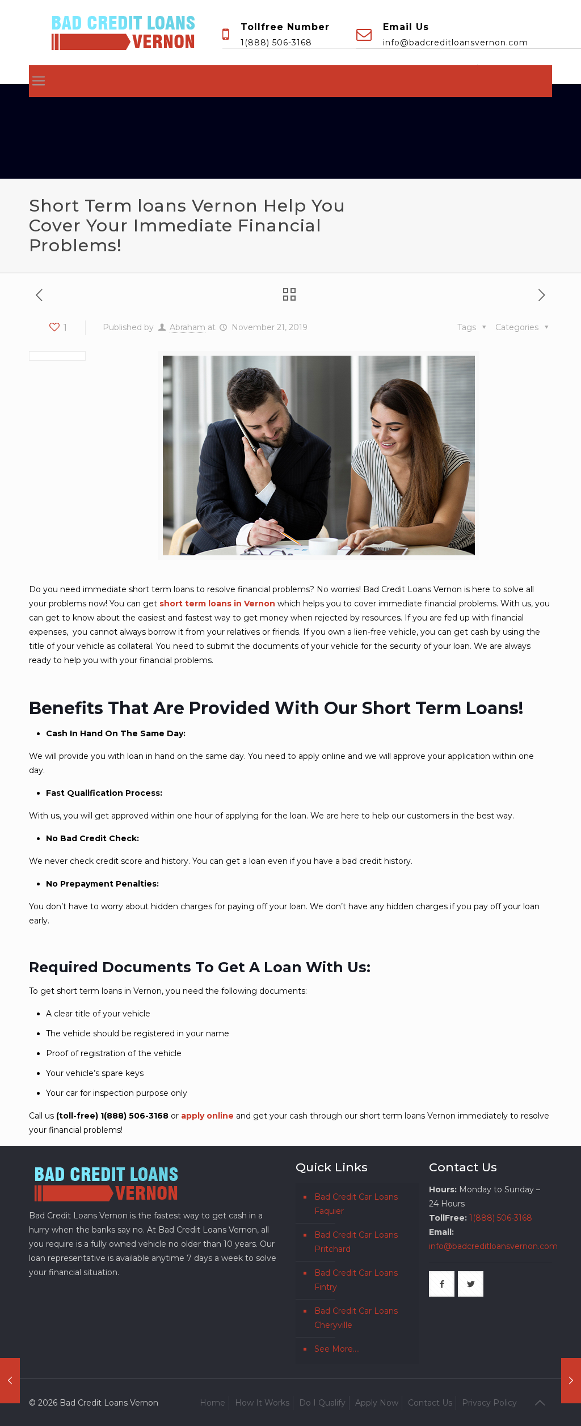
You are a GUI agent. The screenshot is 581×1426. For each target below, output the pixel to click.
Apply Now (376, 1403)
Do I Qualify (322, 1403)
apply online (206, 1116)
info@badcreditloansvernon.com (455, 42)
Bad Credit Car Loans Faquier (356, 1204)
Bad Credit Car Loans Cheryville (356, 1318)
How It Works (262, 1403)
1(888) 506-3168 (276, 42)
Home (212, 1403)
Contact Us (430, 1403)
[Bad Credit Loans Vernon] (123, 30)
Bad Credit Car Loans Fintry (356, 1280)
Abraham (187, 327)
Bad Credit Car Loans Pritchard (356, 1242)
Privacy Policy (489, 1403)
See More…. (337, 1349)
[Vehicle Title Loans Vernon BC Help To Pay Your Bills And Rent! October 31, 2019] (10, 1380)
